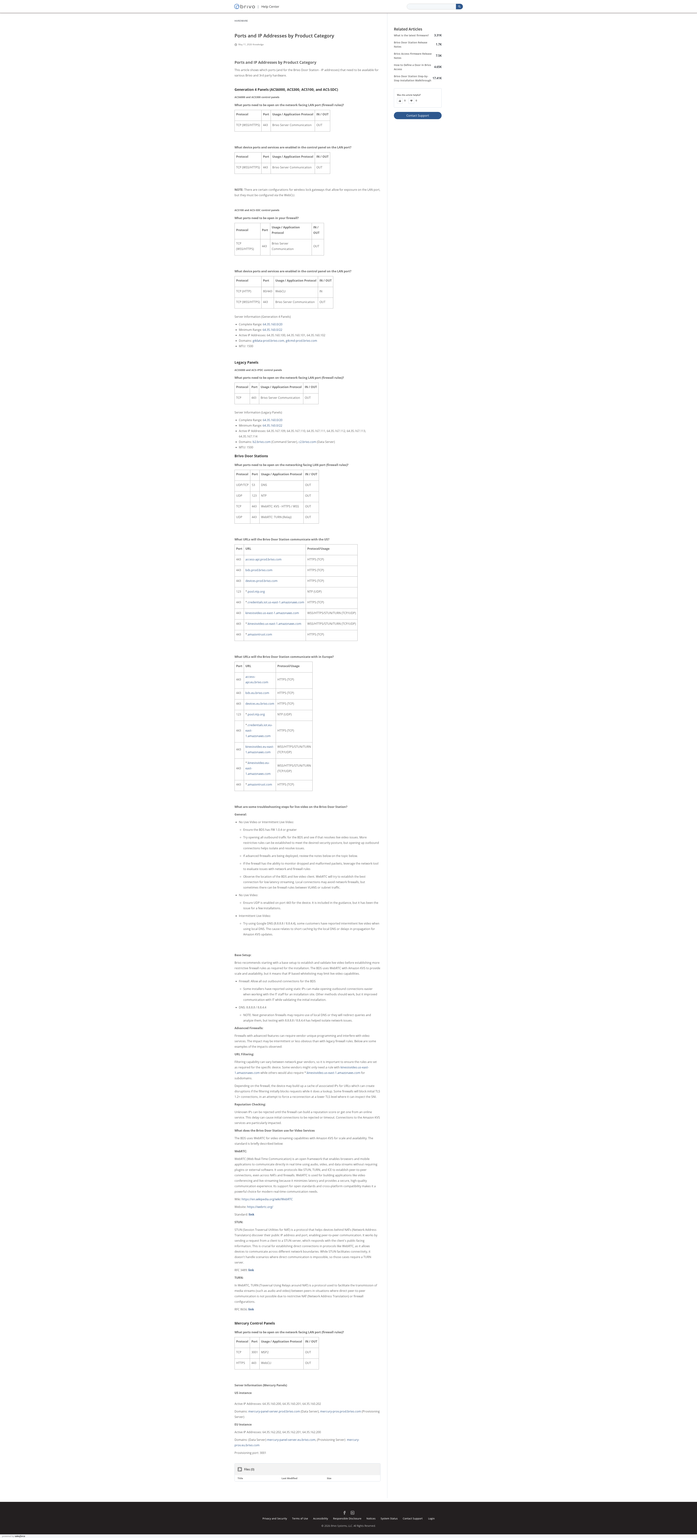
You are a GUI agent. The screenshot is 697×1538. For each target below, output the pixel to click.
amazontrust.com (260, 634)
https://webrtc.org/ (260, 1207)
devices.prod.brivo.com (261, 581)
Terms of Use (300, 1518)
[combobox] (431, 6)
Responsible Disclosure (347, 1518)
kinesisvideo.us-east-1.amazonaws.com (272, 613)
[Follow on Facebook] (344, 1513)
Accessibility (320, 1518)
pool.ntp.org (256, 592)
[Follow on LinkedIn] (352, 1513)
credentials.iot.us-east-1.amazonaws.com (276, 602)
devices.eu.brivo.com (259, 704)
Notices (371, 1518)
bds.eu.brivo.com (257, 693)
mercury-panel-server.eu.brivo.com (291, 1440)
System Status (389, 1518)
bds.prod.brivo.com (258, 570)
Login (431, 1518)
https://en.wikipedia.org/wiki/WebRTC (267, 1199)
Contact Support (417, 116)
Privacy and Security (274, 1518)
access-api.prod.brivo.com (263, 559)
